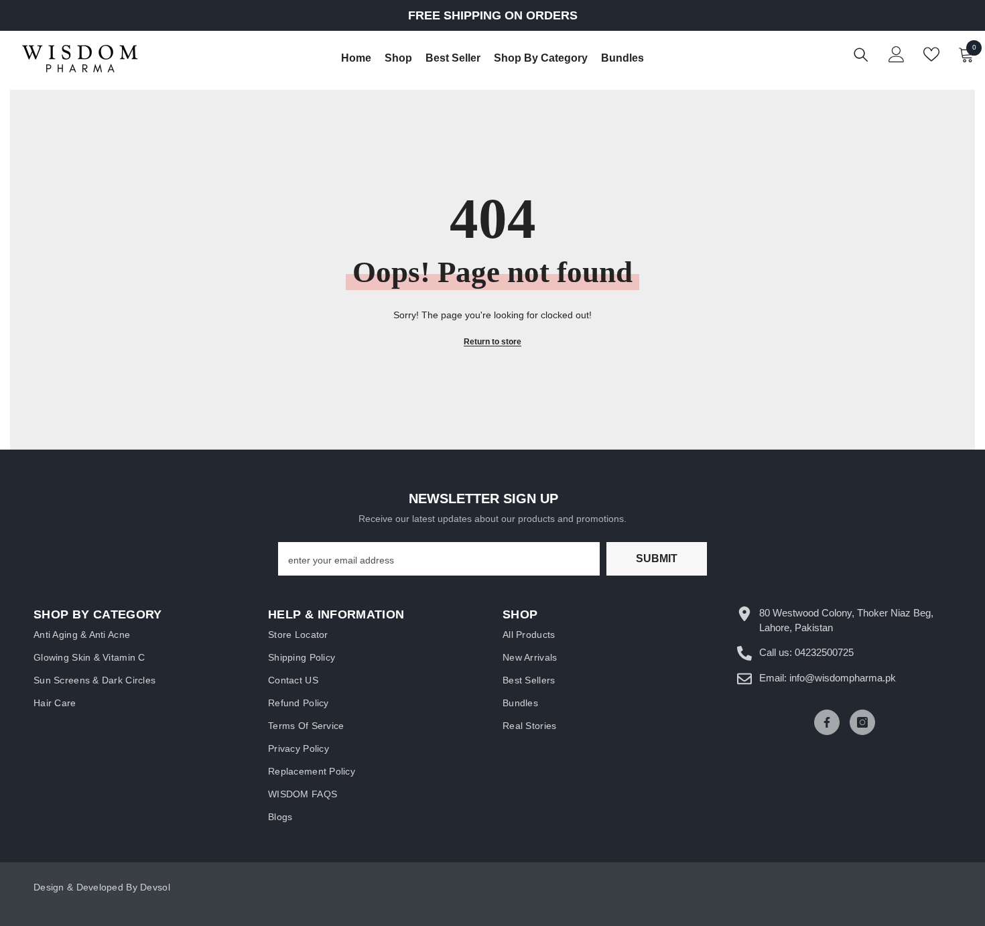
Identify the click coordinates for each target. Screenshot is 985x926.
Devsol (155, 887)
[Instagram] (862, 722)
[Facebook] (827, 722)
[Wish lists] (931, 54)
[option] (492, 15)
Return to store (492, 341)
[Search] (861, 55)
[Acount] (897, 54)
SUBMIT (656, 558)
